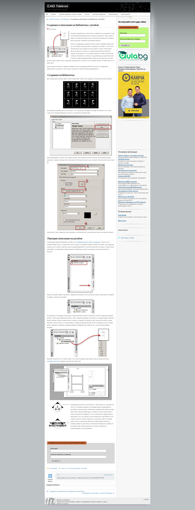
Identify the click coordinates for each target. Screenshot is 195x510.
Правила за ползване (62, 503)
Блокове (72, 468)
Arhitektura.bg (60, 501)
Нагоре (147, 499)
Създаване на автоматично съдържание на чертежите (66, 491)
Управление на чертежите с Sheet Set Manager (97, 493)
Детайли (77, 468)
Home (47, 14)
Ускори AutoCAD (124, 176)
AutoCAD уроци (113, 14)
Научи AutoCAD (125, 14)
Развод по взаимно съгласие (99, 501)
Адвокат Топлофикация (82, 501)
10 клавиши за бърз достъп (128, 191)
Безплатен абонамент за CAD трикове (132, 202)
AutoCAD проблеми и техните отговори (70, 14)
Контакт (87, 14)
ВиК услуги (122, 221)
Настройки (84, 468)
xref (68, 468)
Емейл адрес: (54, 448)
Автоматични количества (127, 170)
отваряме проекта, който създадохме (88, 242)
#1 (58, 474)
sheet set (63, 468)
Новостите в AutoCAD (126, 197)
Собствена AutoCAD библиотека (130, 187)
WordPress (50, 501)
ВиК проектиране (70, 501)
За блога (53, 14)
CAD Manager (64, 19)
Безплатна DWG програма (127, 181)
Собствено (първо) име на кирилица (60, 454)
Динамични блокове (125, 165)
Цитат (111, 474)
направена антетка (53, 361)
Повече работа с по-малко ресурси (131, 155)
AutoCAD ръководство (99, 14)
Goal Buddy (122, 215)
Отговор (106, 474)
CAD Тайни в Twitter (127, 238)
